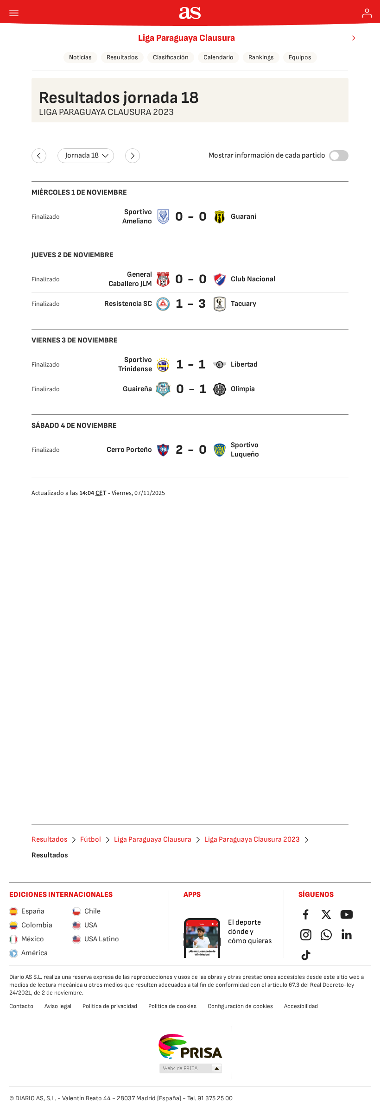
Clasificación (171, 57)
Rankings (261, 57)
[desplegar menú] (13, 12)
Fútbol (90, 840)
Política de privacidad (109, 1006)
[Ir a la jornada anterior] (39, 155)
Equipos (300, 57)
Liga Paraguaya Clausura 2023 (252, 840)
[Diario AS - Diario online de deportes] (190, 13)
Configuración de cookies (240, 1006)
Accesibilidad (301, 1006)
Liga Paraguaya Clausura (186, 38)
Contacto (21, 1006)
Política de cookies (172, 1006)
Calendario (218, 57)
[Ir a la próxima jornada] (132, 155)
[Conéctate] (367, 13)
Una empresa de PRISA (190, 1046)
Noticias (80, 57)
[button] (191, 1068)
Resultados (122, 57)
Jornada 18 (82, 155)
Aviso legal (57, 1006)
